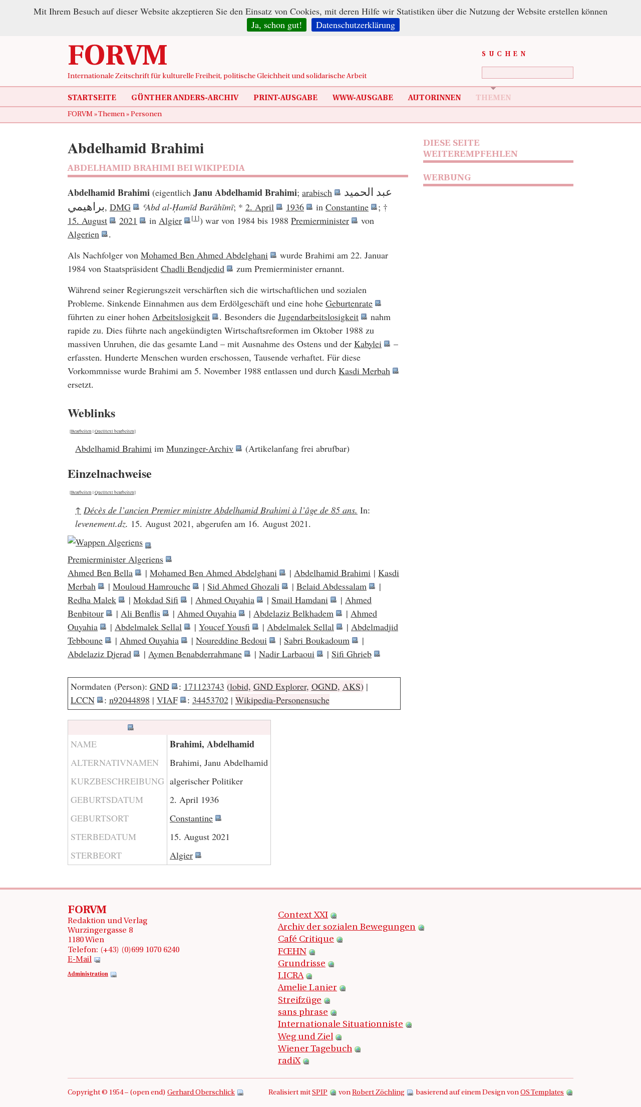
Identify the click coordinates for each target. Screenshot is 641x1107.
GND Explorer (279, 686)
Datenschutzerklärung (355, 25)
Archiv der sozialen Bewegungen (347, 927)
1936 (295, 207)
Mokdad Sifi (155, 600)
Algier (170, 220)
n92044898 (129, 700)
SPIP (320, 1092)
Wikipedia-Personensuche (282, 700)
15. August (87, 220)
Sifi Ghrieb (352, 654)
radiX (289, 1061)
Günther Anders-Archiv (184, 98)
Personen (146, 114)
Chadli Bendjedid (192, 268)
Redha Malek (92, 600)
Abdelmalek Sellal (148, 627)
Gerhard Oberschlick (201, 1092)
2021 (128, 220)
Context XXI (303, 915)
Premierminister (320, 220)
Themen (493, 98)
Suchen (505, 54)
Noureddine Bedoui (231, 640)
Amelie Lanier (307, 988)
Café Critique (306, 939)
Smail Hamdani (299, 600)
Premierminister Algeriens (115, 559)
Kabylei (368, 344)
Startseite (92, 98)
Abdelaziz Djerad (99, 654)
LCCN (83, 700)
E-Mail (80, 960)
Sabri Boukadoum (317, 640)
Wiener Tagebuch (315, 1049)
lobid (239, 686)
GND (159, 686)
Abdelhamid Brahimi (113, 448)
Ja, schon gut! (276, 25)
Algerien (83, 234)
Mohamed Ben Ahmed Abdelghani (204, 255)
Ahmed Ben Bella (100, 573)
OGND (324, 686)
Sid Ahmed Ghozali (243, 586)
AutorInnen (434, 98)
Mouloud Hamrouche (151, 586)
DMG (120, 207)
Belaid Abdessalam (331, 586)
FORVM (118, 58)
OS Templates (542, 1092)
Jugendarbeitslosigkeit (318, 317)
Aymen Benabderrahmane (195, 654)
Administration (88, 974)
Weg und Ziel (305, 1037)
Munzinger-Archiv (199, 448)
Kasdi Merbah (364, 371)
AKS (352, 686)
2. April (259, 207)
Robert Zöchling (378, 1092)
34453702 (210, 700)
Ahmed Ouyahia (224, 600)
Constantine (347, 207)
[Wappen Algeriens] (109, 545)
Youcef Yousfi (224, 627)
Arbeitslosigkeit (181, 317)
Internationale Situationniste (340, 1024)
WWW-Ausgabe (363, 98)
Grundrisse (302, 964)
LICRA (290, 976)
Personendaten (97, 727)
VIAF (167, 700)
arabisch (317, 192)
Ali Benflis (140, 613)
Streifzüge (300, 1000)
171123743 (204, 686)
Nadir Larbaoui (286, 654)
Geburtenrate (349, 303)
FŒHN (292, 952)
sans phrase (303, 1012)
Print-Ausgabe (285, 98)
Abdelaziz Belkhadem (293, 613)
